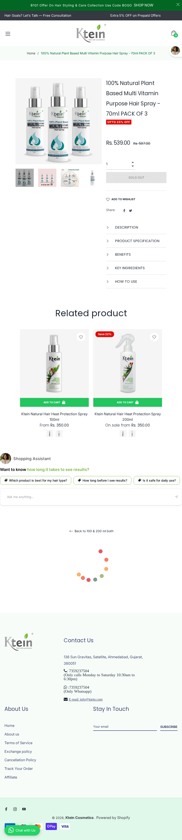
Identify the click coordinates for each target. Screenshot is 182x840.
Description (126, 227)
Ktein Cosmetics (80, 817)
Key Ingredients (129, 268)
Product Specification (136, 240)
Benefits (122, 254)
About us (11, 734)
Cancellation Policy (20, 760)
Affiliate (10, 777)
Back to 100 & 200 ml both (93, 531)
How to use (125, 281)
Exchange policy (18, 751)
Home (31, 53)
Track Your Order (18, 768)
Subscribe (169, 727)
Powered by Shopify (113, 817)
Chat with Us (26, 830)
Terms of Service (18, 743)
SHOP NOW (143, 5)
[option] (54, 387)
